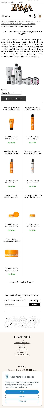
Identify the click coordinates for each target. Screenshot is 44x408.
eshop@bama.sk (7, 2)
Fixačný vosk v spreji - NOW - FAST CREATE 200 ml (32, 109)
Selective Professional (25, 21)
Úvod (3, 21)
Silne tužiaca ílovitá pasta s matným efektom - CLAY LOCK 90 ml (32, 197)
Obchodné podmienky (22, 343)
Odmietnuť (22, 401)
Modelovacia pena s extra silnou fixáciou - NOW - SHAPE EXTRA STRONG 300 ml (11, 154)
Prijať (22, 392)
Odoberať (35, 304)
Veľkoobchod (22, 352)
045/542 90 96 (20, 2)
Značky (11, 21)
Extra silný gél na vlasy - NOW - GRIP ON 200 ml (11, 108)
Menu (7, 16)
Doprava (22, 345)
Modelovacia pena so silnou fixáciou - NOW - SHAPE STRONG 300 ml (32, 153)
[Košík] (40, 16)
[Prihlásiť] (34, 16)
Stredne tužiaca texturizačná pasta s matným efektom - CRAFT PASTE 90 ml (11, 198)
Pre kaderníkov (22, 350)
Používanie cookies (22, 354)
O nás (22, 340)
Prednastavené (7, 93)
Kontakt (22, 347)
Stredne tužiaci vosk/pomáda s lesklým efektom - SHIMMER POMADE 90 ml (11, 241)
